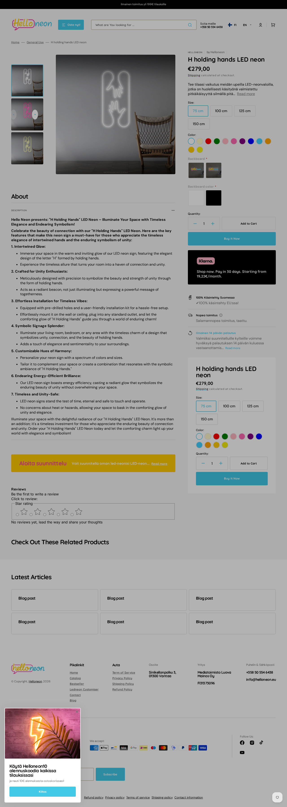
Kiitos (42, 791)
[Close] (76, 711)
